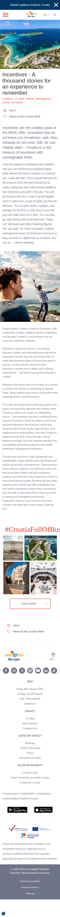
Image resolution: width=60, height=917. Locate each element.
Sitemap (30, 911)
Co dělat (30, 731)
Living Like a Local (30, 795)
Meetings (30, 755)
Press (30, 765)
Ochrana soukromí (30, 905)
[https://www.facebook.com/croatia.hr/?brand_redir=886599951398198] (6, 683)
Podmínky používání (30, 898)
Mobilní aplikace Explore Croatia (30, 5)
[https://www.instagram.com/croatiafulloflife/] (14, 683)
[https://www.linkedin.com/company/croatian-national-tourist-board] (46, 683)
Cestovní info (30, 741)
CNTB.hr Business (30, 760)
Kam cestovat (30, 736)
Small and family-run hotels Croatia (30, 790)
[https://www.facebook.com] (38, 683)
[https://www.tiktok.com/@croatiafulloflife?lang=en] (54, 683)
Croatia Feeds (30, 785)
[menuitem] (17, 822)
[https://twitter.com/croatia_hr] (22, 683)
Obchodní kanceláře (30, 770)
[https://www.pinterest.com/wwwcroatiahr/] (30, 683)
